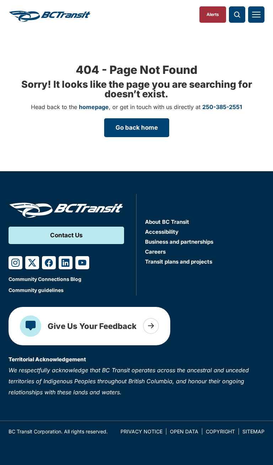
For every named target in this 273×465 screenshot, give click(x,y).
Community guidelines (36, 290)
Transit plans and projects (178, 261)
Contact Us (66, 235)
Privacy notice (141, 431)
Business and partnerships (179, 241)
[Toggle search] (237, 14)
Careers (155, 251)
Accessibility (161, 231)
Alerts (213, 14)
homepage (94, 106)
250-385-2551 (222, 106)
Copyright (220, 431)
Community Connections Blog (45, 279)
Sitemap (253, 431)
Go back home (137, 127)
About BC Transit (167, 221)
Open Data (184, 431)
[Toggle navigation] (256, 14)
